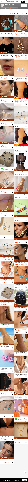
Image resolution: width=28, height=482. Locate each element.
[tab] (3, 11)
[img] (7, 53)
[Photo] (1, 8)
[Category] (4, 1)
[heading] (12, 4)
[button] (1, 1)
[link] (2, 5)
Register (24, 480)
